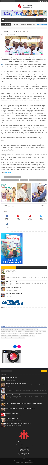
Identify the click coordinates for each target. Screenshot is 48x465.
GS (32, 462)
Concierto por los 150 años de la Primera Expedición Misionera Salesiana (20, 408)
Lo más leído (8, 267)
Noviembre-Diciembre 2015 (28, 34)
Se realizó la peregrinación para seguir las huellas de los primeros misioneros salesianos (23, 403)
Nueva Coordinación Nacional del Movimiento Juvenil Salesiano (18, 423)
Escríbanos (44, 370)
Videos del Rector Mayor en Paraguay (8, 337)
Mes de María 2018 (4, 333)
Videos (33, 335)
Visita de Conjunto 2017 (20, 337)
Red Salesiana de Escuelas (6, 335)
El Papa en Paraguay (20, 329)
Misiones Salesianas (12, 333)
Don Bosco (14, 329)
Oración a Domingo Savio (11, 270)
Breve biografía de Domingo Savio (14, 287)
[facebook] (39, 1)
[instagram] (44, 1)
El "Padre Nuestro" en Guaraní (13, 281)
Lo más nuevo (24, 267)
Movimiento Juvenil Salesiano (23, 333)
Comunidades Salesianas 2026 (11, 413)
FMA (16, 331)
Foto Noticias (20, 331)
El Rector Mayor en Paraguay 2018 (32, 329)
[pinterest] (46, 1)
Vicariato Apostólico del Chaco (25, 335)
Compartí (15, 180)
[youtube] (42, 1)
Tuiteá (6, 180)
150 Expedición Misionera (34, 24)
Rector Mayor (38, 333)
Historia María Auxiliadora (28, 331)
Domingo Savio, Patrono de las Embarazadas (16, 276)
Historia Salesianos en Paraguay (40, 331)
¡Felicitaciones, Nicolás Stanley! (11, 418)
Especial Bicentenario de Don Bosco (7, 331)
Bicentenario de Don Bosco (6, 329)
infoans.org (8, 172)
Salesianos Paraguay (25, 460)
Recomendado (39, 267)
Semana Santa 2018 (15, 335)
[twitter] (40, 1)
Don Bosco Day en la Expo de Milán (14, 293)
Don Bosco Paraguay (23, 462)
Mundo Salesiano (20, 34)
